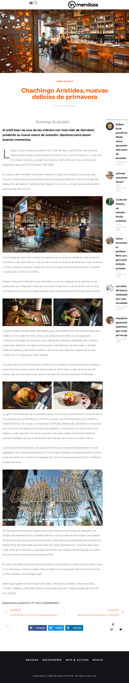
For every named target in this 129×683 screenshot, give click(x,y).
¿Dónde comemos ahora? (121, 177)
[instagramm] (111, 629)
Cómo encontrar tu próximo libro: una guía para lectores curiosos (121, 253)
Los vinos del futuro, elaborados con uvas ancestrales (122, 295)
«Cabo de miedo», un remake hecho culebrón (121, 210)
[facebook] (113, 624)
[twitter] (120, 629)
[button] (31, 3)
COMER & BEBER (64, 81)
